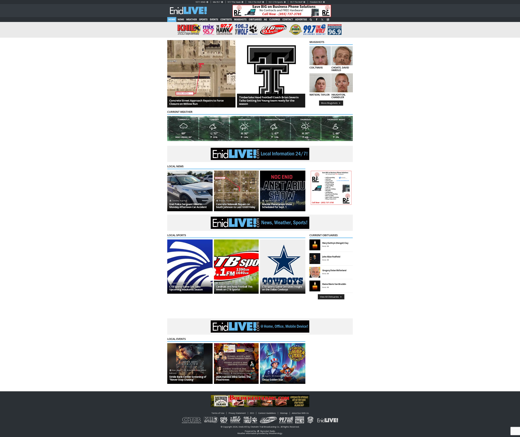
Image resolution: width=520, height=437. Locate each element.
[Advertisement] (282, 11)
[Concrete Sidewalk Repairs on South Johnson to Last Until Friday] (236, 191)
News (181, 19)
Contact (287, 19)
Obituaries (255, 19)
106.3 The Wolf (255, 2)
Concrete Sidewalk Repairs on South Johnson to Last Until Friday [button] (235, 206)
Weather (191, 19)
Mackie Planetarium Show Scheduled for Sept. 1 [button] (277, 206)
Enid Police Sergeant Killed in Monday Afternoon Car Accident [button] (188, 206)
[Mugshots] (320, 55)
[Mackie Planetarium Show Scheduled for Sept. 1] (282, 191)
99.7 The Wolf (296, 2)
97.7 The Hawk (234, 2)
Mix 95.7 (217, 2)
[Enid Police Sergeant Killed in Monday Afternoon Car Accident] (190, 191)
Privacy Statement (237, 413)
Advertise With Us (300, 413)
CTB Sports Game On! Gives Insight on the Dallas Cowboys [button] (282, 288)
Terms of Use (217, 413)
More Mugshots (329, 103)
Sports (203, 19)
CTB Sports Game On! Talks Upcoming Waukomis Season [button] (186, 288)
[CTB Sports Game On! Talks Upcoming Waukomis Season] (190, 266)
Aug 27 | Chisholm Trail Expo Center (279, 376)
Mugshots (240, 19)
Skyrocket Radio (267, 431)
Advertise (301, 19)
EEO (252, 413)
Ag (265, 19)
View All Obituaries (329, 296)
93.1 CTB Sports (276, 2)
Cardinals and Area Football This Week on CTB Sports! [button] (234, 288)
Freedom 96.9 (316, 2)
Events (214, 19)
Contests (226, 19)
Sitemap (284, 413)
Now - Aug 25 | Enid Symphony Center (234, 373)
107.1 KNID (200, 2)
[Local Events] (190, 363)
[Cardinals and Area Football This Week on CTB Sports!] (236, 266)
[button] (310, 19)
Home (171, 19)
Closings (274, 19)
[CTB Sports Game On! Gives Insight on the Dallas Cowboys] (282, 266)
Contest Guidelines (267, 413)
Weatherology (275, 433)
